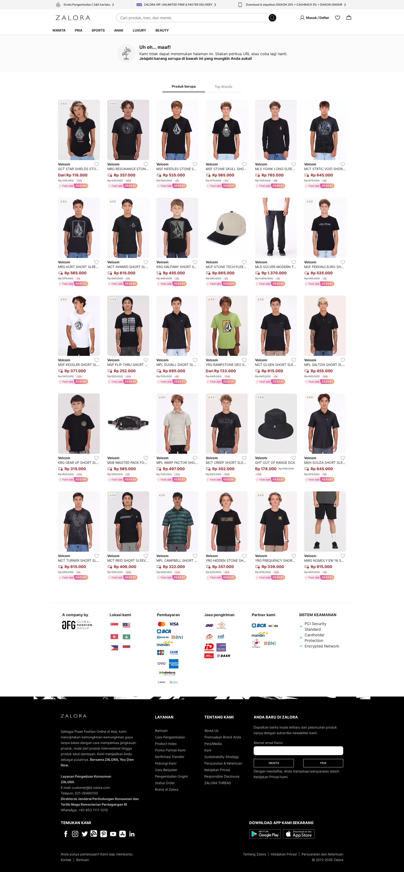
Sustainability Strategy (221, 757)
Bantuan (161, 731)
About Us (211, 731)
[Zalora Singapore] (114, 625)
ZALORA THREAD (217, 783)
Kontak (66, 860)
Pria (78, 30)
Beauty (162, 30)
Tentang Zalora (254, 854)
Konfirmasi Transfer (169, 757)
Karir (207, 750)
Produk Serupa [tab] (184, 86)
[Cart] (349, 18)
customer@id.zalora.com (91, 788)
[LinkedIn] (132, 834)
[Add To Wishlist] (96, 164)
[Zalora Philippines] (114, 648)
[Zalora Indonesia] (126, 648)
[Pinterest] (103, 834)
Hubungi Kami (165, 763)
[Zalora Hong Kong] (114, 636)
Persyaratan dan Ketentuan (322, 854)
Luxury (139, 30)
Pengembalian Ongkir (171, 776)
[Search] (272, 17)
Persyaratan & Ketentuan (223, 763)
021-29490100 (86, 793)
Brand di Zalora (166, 789)
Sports (98, 30)
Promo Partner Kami (170, 750)
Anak (118, 30)
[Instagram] (75, 834)
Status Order (165, 783)
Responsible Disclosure (221, 776)
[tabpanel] (202, 340)
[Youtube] (113, 834)
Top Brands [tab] (223, 87)
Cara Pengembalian (170, 737)
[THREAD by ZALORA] (94, 834)
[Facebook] (65, 834)
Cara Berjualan (166, 770)
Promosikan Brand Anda (222, 737)
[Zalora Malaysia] (126, 625)
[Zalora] (73, 17)
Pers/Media (213, 744)
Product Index (166, 744)
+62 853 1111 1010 (93, 810)
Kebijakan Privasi (217, 770)
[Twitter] (85, 834)
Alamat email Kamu (268, 743)
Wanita (58, 30)
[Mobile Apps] (122, 834)
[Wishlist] (337, 18)
